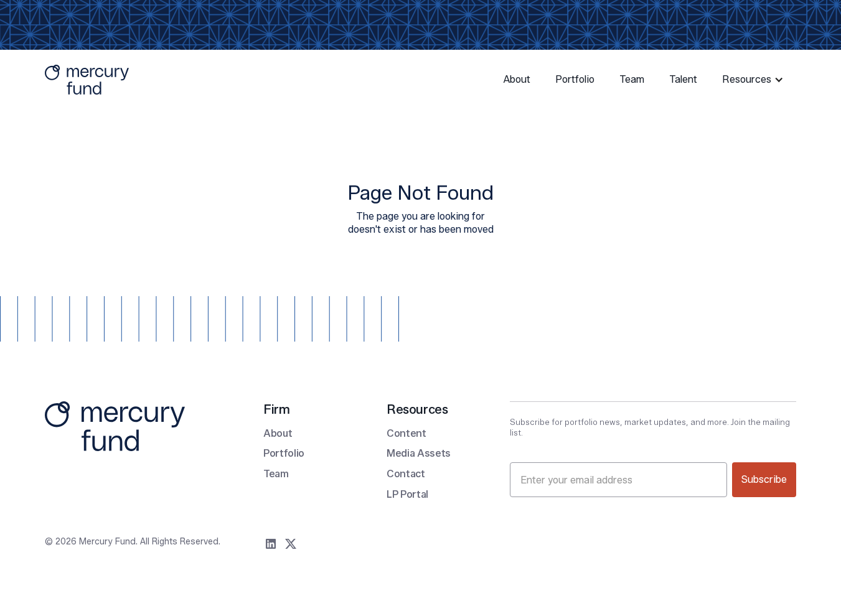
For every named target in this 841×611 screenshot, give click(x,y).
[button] (754, 79)
